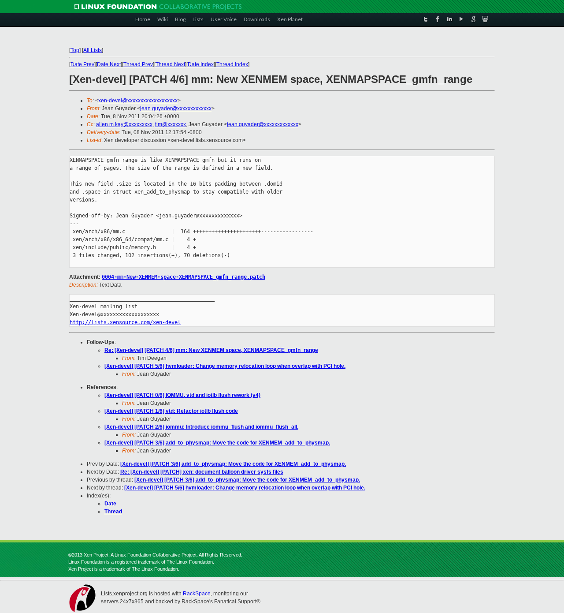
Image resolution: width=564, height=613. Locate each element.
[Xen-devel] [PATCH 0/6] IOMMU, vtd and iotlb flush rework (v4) (182, 395)
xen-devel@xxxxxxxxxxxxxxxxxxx (138, 100)
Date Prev (82, 64)
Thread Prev (138, 64)
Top (74, 50)
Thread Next (170, 64)
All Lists (92, 50)
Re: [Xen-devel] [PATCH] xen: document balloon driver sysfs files (201, 472)
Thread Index (232, 64)
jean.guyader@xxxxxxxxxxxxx (176, 108)
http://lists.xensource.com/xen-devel (125, 322)
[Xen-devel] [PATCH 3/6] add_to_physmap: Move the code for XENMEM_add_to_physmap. (217, 443)
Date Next (109, 64)
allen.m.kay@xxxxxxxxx (124, 124)
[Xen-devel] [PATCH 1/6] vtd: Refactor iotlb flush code (171, 411)
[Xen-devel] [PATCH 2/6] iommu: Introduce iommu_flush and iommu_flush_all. (201, 427)
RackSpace (197, 594)
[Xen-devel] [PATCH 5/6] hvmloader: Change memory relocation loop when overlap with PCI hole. (224, 366)
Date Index (201, 64)
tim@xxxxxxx (170, 124)
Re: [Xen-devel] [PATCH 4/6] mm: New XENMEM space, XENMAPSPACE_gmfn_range (211, 350)
